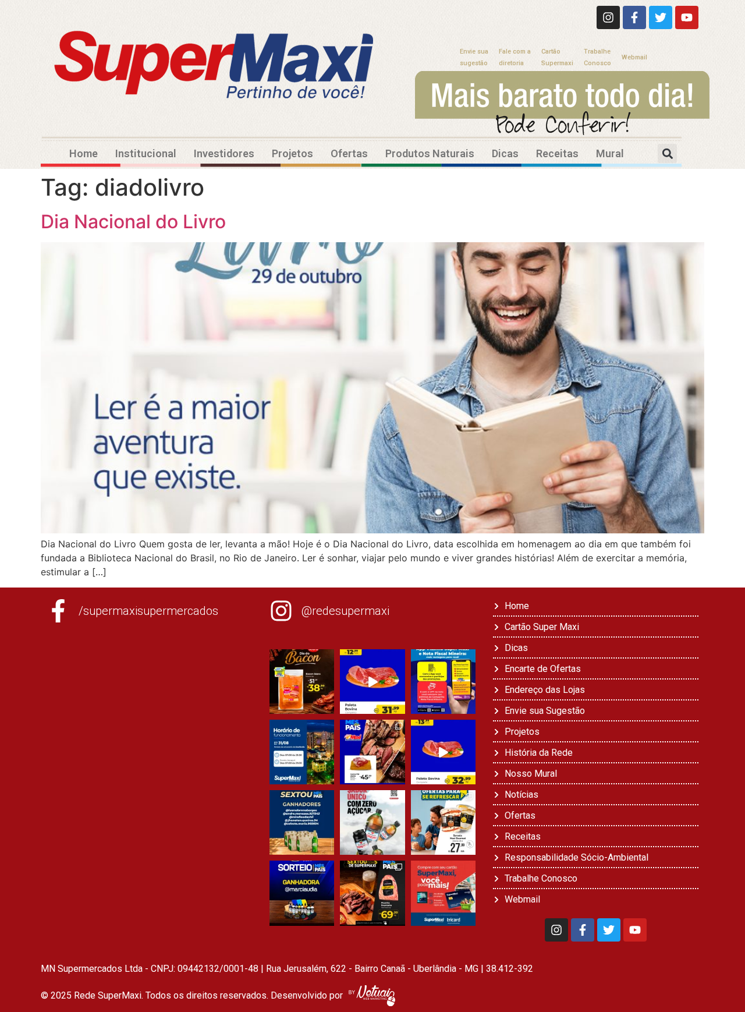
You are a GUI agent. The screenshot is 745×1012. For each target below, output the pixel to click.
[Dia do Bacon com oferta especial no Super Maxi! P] (301, 681)
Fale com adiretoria (515, 57)
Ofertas (349, 153)
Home (83, 153)
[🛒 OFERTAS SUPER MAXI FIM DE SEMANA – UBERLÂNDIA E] (372, 752)
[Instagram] (608, 17)
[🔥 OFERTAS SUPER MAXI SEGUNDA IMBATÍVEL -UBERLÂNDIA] (372, 681)
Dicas (505, 153)
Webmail (634, 57)
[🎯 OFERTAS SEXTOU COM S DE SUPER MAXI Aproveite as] (372, 893)
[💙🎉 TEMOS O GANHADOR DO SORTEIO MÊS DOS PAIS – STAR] (301, 893)
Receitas (557, 153)
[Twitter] (660, 17)
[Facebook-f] (634, 17)
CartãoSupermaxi (557, 57)
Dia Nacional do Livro (133, 221)
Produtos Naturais (429, 153)
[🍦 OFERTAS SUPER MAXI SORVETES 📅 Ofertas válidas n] (443, 822)
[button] (667, 153)
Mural (610, 153)
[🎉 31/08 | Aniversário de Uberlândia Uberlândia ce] (301, 752)
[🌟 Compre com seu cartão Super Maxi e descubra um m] (443, 893)
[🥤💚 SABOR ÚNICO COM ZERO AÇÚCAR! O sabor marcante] (372, 822)
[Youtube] (686, 17)
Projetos (292, 153)
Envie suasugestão (474, 57)
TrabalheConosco (597, 57)
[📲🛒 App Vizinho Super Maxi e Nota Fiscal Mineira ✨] (443, 681)
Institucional (145, 153)
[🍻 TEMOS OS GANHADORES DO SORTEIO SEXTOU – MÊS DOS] (301, 822)
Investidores (224, 153)
